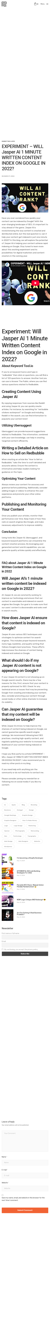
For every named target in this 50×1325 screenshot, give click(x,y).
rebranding (35, 831)
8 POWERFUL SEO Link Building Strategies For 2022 (28, 872)
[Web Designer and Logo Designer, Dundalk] (4, 4)
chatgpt (20, 810)
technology (17, 836)
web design (8, 841)
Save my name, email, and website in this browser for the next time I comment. (23, 1199)
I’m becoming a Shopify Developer (30, 858)
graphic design (27, 815)
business (7, 810)
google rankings (10, 815)
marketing (32, 825)
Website (5, 1183)
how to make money (29, 820)
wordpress (8, 846)
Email (4, 941)
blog (23, 805)
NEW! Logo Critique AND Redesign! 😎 (31, 900)
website (37, 841)
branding (34, 805)
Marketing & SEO (8, 141)
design (31, 810)
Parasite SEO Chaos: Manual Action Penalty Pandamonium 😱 (30, 886)
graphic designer (10, 820)
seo (5, 836)
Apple (14, 805)
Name (4, 1157)
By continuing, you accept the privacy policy (21, 949)
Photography (20, 831)
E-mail (5, 1170)
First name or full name (10, 933)
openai (6, 831)
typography (32, 836)
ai (5, 805)
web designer (23, 841)
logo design (18, 825)
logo (6, 825)
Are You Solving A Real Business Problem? (29, 913)
